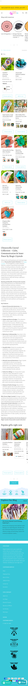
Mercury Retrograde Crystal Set (6, 187)
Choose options (7, 96)
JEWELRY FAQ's (6, 580)
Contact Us (5, 583)
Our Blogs (5, 599)
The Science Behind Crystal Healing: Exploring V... (12, 522)
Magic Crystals (12, 683)
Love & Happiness (6, 34)
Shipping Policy (6, 574)
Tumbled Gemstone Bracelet (5, 74)
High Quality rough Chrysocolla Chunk (8, 115)
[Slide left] (10, 45)
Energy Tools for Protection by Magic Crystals (18, 35)
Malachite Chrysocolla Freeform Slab (19, 151)
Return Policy (6, 577)
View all (14, 482)
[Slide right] (17, 45)
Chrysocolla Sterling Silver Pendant (8, 151)
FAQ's (4, 571)
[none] (4, 125)
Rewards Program (7, 602)
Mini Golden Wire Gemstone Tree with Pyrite (21, 116)
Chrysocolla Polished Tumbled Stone (20, 74)
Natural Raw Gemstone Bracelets (17, 444)
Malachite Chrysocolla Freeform (19, 187)
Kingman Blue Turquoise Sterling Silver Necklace (6, 223)
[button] (1, 13)
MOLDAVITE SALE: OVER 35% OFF (13, 8)
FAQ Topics (5, 612)
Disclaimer (5, 587)
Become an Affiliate (7, 605)
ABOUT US (5, 596)
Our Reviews (6, 608)
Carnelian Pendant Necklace (7, 443)
